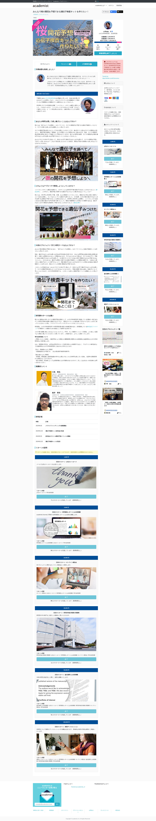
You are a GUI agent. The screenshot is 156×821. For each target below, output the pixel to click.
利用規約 (51, 810)
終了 (66, 497)
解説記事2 (77, 202)
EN (98, 1)
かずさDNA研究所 (49, 98)
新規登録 (119, 5)
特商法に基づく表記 (38, 810)
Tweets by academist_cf (78, 787)
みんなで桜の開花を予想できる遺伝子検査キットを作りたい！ (61, 11)
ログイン (111, 5)
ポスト (120, 11)
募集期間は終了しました (108, 53)
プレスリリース (104, 810)
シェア (114, 11)
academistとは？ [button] (100, 5)
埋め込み (106, 11)
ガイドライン (64, 810)
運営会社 (117, 810)
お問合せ (91, 810)
